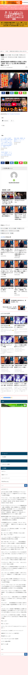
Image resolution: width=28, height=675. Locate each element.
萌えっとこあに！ (5, 623)
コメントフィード (6, 478)
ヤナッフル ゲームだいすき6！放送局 (9, 638)
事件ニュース (21, 228)
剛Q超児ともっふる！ (6, 635)
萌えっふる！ (4, 620)
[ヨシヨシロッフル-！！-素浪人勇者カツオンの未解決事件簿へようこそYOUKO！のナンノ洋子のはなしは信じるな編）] (13, 598)
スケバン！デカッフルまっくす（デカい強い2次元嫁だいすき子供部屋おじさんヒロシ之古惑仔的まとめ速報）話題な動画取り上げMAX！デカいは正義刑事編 (13, 586)
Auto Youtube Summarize (13, 114)
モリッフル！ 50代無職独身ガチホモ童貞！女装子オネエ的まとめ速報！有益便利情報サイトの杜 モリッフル (14, 604)
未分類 (3, 237)
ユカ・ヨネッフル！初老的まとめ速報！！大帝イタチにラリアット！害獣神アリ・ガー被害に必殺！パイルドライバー (13, 574)
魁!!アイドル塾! (4, 644)
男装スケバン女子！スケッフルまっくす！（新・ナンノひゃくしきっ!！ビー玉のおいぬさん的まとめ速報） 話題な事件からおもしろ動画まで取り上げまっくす (14, 547)
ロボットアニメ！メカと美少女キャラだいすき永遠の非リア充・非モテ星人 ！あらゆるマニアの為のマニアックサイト (14, 553)
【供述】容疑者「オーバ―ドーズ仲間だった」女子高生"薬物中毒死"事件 (6, 154)
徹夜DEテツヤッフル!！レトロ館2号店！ (10, 633)
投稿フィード (5, 474)
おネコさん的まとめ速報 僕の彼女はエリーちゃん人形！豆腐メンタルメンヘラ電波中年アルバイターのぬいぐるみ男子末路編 (13, 493)
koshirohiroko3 (14, 182)
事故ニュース (4, 57)
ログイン (4, 471)
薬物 (3, 59)
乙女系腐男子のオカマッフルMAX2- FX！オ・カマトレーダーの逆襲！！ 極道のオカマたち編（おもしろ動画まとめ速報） (13, 524)
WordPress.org (5, 481)
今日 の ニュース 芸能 (13, 57)
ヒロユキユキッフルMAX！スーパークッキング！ (12, 630)
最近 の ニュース (22, 57)
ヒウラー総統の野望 (5, 641)
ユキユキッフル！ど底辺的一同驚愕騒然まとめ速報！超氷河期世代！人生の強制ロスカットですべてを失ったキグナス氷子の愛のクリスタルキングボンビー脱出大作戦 (13, 610)
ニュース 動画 (5, 228)
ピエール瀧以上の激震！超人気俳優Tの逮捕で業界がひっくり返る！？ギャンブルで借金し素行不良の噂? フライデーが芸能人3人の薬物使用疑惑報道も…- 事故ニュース (7, 142)
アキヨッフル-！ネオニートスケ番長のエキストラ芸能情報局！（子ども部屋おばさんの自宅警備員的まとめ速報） (13, 592)
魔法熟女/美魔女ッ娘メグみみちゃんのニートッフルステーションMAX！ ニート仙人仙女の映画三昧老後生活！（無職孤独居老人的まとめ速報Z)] (14, 518)
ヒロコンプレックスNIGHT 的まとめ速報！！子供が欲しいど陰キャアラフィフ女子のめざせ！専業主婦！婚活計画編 (13, 616)
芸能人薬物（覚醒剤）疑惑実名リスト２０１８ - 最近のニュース (19, 140)
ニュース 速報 (13, 228)
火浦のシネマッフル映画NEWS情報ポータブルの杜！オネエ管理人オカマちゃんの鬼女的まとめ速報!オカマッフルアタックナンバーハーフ (14, 568)
